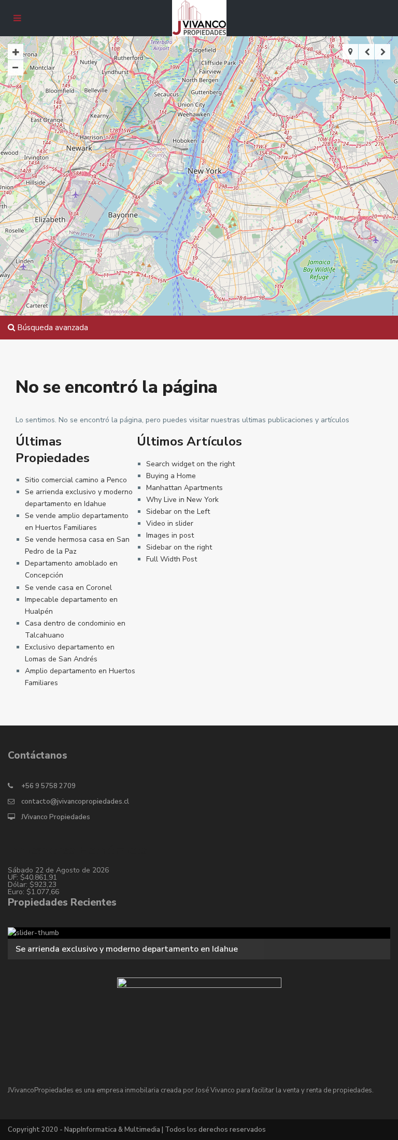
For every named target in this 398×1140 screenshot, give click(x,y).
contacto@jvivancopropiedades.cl (75, 801)
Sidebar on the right (179, 547)
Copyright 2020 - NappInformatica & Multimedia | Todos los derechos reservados (137, 1129)
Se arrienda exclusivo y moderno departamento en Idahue (127, 949)
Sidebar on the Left (178, 511)
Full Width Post (171, 559)
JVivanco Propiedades (55, 817)
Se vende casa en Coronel (68, 588)
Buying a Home (171, 476)
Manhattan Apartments (184, 488)
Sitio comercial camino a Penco (76, 480)
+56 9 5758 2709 (48, 786)
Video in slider (169, 523)
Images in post (170, 535)
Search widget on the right (190, 464)
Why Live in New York (182, 500)
